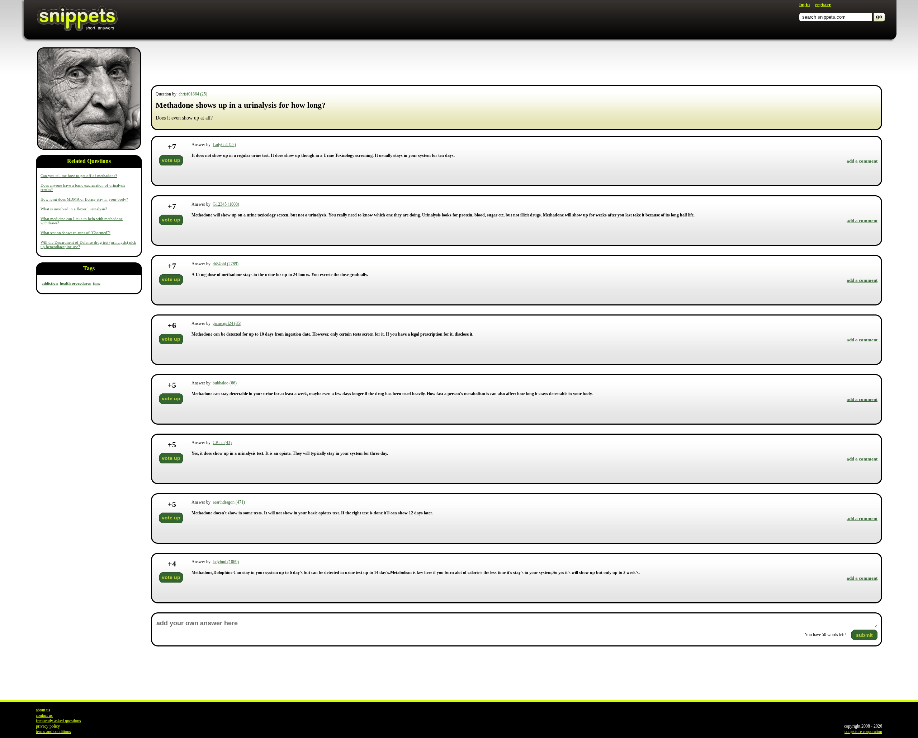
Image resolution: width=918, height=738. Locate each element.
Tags (89, 268)
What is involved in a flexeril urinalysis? (74, 209)
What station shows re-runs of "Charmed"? (75, 232)
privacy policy (48, 726)
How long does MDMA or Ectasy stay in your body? (84, 199)
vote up (171, 160)
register (823, 4)
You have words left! (825, 634)
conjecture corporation (863, 731)
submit (864, 635)
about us (43, 710)
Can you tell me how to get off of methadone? (79, 175)
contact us (44, 715)
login (804, 4)
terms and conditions (53, 731)
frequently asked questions (58, 720)
